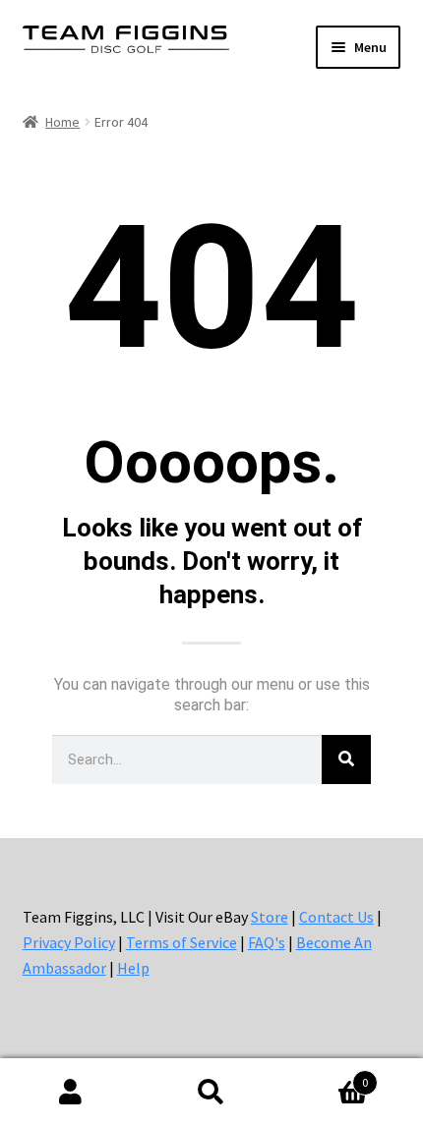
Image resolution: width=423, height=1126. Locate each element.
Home (62, 122)
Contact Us (336, 917)
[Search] (346, 759)
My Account (70, 1092)
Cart (325, 1075)
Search (211, 1092)
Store (269, 917)
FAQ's (266, 942)
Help (133, 968)
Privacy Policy (69, 942)
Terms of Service (181, 942)
